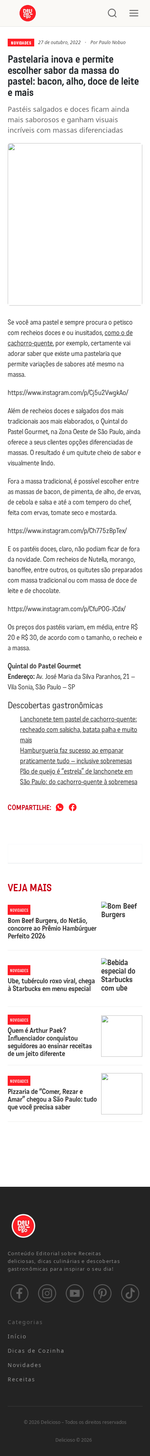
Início (17, 1336)
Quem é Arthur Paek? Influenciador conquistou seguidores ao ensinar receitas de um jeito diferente (50, 1042)
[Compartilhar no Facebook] (72, 808)
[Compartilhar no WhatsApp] (59, 808)
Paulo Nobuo (112, 42)
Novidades (21, 42)
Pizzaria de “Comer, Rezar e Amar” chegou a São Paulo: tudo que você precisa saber (52, 1099)
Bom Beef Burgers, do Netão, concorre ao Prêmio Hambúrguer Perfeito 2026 (52, 928)
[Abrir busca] (112, 13)
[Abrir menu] (134, 13)
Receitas (22, 1379)
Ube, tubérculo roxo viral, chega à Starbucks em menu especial (51, 985)
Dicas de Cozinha (36, 1350)
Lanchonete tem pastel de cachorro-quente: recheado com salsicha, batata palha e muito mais (78, 729)
